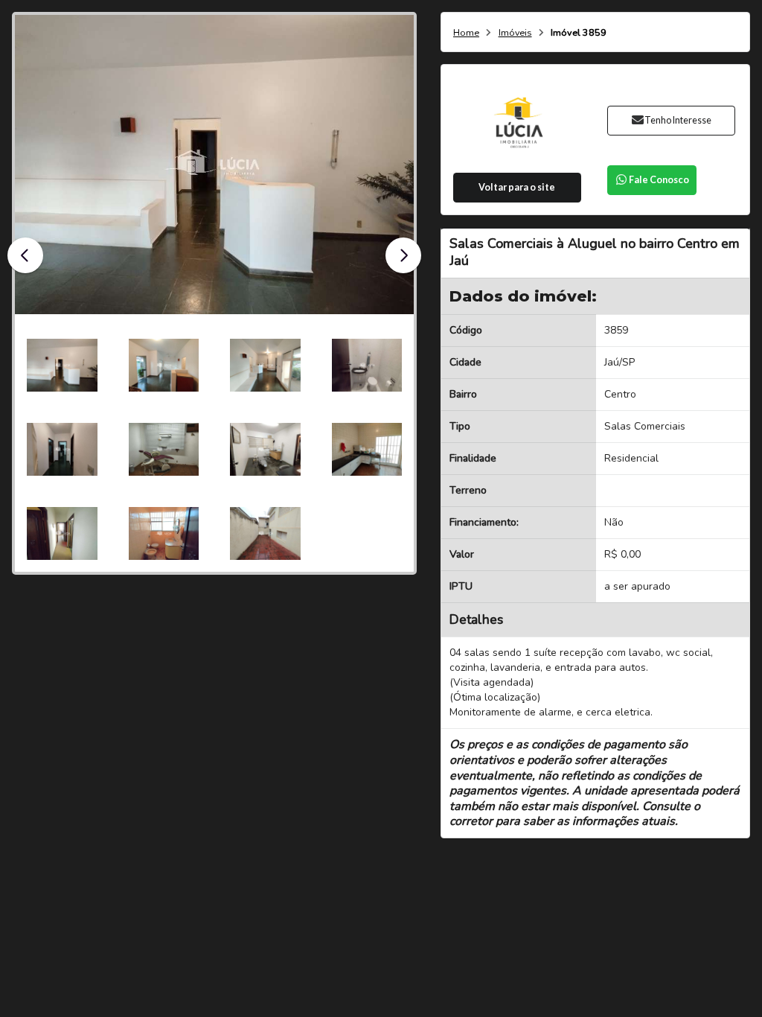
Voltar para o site (516, 187)
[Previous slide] (25, 255)
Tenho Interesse (677, 120)
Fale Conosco (659, 179)
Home (466, 33)
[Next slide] (403, 255)
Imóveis (515, 33)
